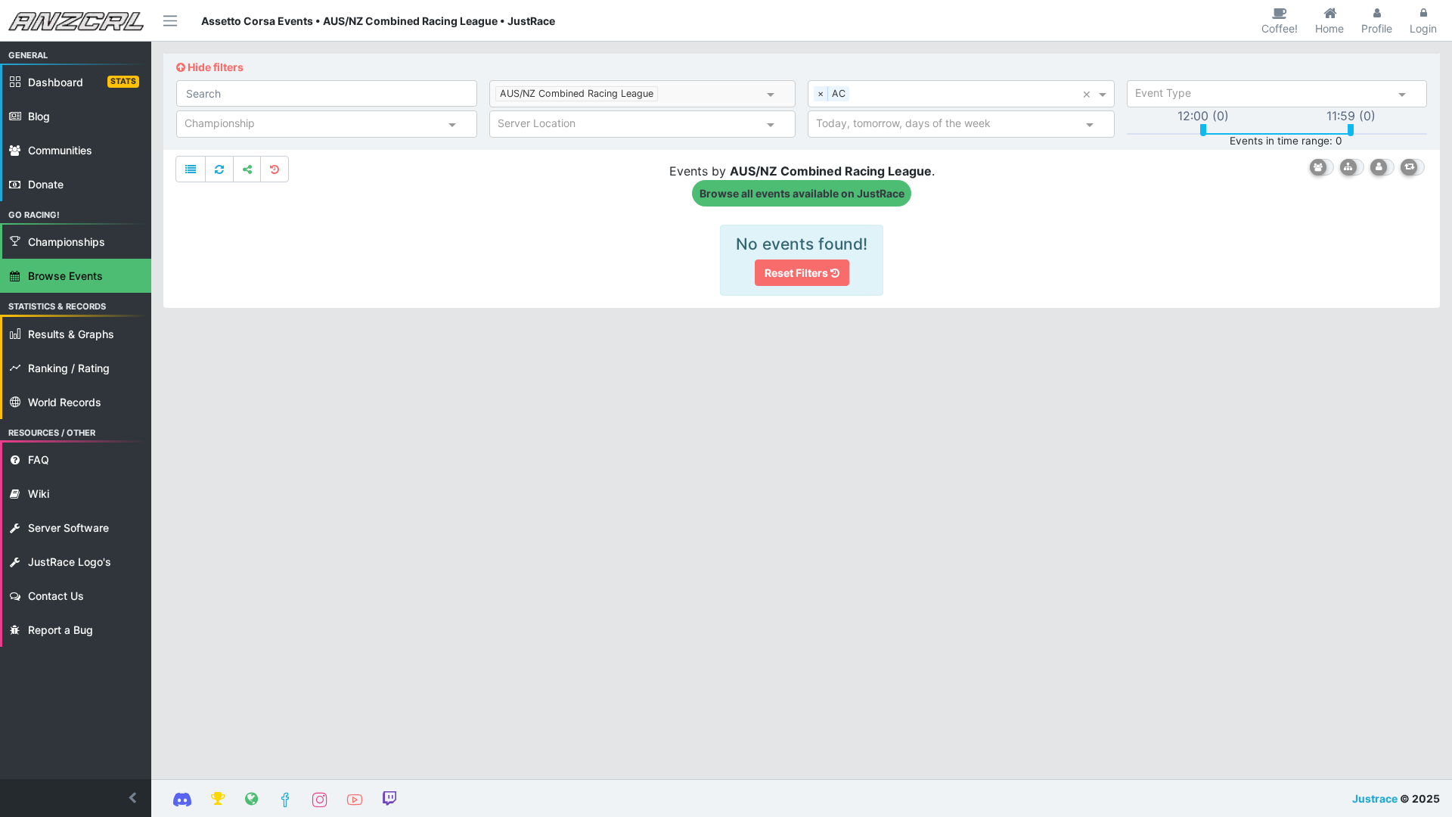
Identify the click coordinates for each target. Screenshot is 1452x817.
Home (1329, 28)
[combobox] (713, 95)
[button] (75, 798)
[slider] (1203, 130)
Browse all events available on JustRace (802, 193)
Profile (1376, 28)
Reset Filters (797, 272)
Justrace (1375, 798)
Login (1423, 28)
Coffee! (1279, 28)
